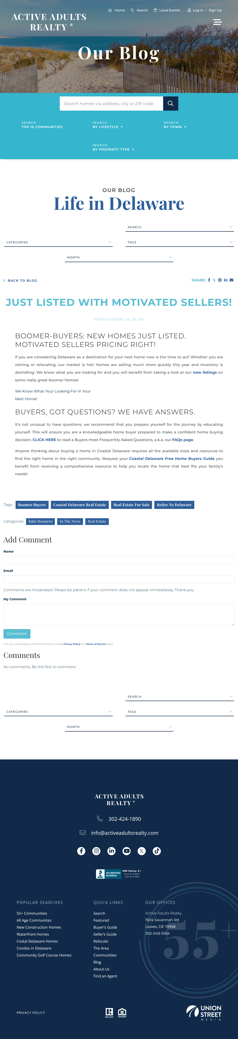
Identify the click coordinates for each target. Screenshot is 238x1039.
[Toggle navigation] (217, 22)
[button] (170, 103)
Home (120, 10)
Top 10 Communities (42, 127)
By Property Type (111, 149)
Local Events (169, 10)
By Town (173, 127)
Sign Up (215, 10)
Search (142, 10)
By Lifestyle (106, 127)
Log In (198, 10)
